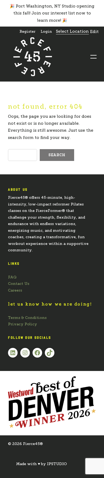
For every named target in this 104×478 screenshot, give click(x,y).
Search (57, 155)
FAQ (12, 277)
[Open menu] (93, 57)
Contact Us (18, 283)
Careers (15, 290)
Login (46, 31)
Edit (94, 31)
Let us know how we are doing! (50, 304)
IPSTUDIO (57, 464)
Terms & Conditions (27, 317)
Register (27, 31)
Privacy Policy (22, 324)
